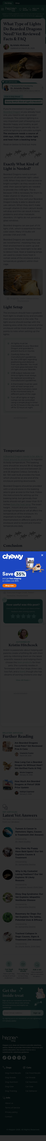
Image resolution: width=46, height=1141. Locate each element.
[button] (42, 555)
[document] (23, 570)
